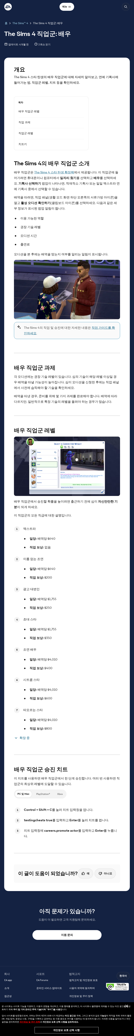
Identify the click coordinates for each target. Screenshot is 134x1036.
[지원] (8, 7)
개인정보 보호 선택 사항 (66, 1030)
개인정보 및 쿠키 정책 (30, 1022)
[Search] (126, 7)
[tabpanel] (67, 823)
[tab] (23, 794)
